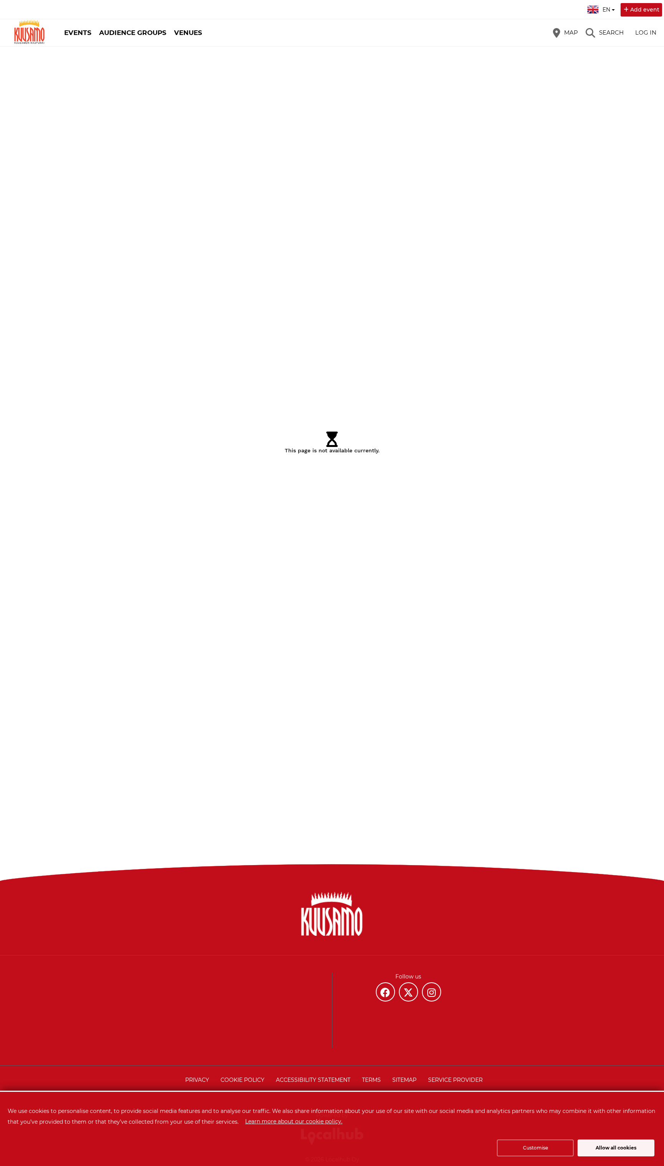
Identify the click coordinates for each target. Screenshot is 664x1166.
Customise (535, 1148)
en (607, 7)
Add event (644, 9)
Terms (371, 1079)
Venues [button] (188, 33)
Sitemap (404, 1079)
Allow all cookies (616, 1148)
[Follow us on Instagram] (431, 992)
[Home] (29, 32)
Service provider (455, 1079)
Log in (645, 32)
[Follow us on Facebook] (385, 992)
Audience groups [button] (132, 33)
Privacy (197, 1079)
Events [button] (77, 33)
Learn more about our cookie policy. (293, 1121)
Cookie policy (242, 1079)
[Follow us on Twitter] (408, 992)
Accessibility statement (313, 1079)
